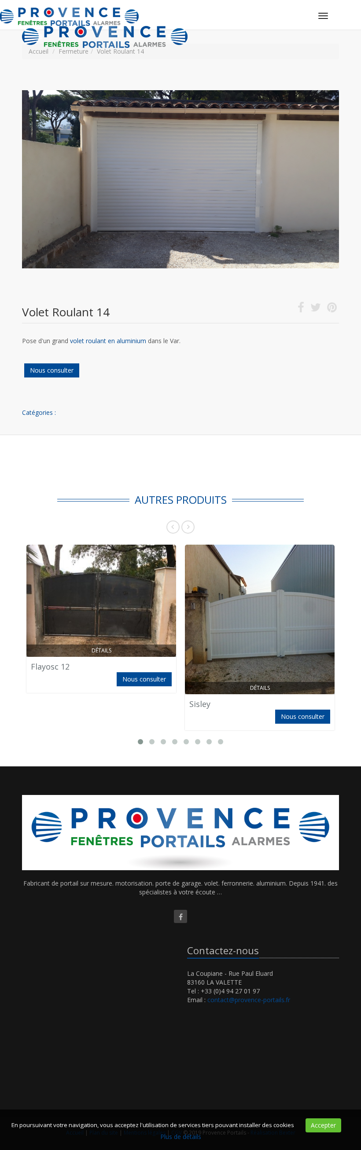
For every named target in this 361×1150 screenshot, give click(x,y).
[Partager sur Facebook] (301, 309)
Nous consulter (52, 370)
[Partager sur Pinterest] (332, 309)
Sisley (199, 704)
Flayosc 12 (50, 666)
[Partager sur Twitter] (315, 309)
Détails (101, 650)
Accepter (323, 1125)
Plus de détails (180, 1136)
